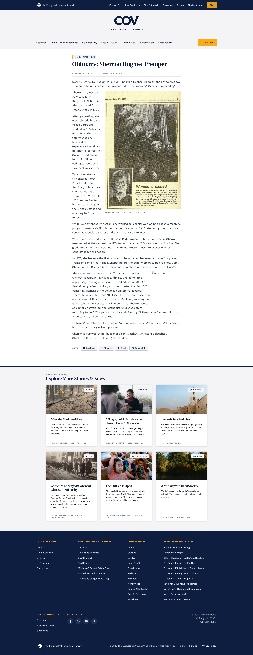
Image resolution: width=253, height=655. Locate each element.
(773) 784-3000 (207, 622)
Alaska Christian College (177, 547)
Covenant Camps (173, 552)
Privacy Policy (208, 646)
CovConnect (85, 557)
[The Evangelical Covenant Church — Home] (55, 5)
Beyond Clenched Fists (176, 419)
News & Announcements (64, 42)
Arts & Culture (109, 42)
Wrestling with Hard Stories (179, 486)
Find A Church (151, 5)
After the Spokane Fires (66, 419)
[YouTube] (86, 621)
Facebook (90, 348)
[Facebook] (70, 621)
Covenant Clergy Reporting (93, 578)
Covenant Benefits (88, 552)
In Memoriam (146, 42)
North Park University (175, 594)
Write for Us (165, 42)
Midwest (132, 578)
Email (123, 348)
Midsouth (133, 573)
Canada (132, 552)
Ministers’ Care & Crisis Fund (94, 568)
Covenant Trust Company (178, 578)
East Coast (134, 563)
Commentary (89, 42)
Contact (41, 620)
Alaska (131, 547)
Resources (168, 5)
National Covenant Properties (180, 583)
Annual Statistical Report (92, 573)
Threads (108, 348)
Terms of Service (188, 646)
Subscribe (42, 568)
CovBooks (83, 563)
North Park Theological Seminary (182, 589)
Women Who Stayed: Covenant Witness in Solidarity (70, 488)
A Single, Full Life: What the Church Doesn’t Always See (124, 421)
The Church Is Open (119, 486)
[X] (94, 621)
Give (212, 5)
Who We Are (115, 5)
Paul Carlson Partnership (177, 599)
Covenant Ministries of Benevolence (183, 568)
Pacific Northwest (138, 589)
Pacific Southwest (138, 594)
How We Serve (132, 5)
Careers (82, 547)
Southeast (133, 599)
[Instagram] (78, 621)
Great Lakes (134, 568)
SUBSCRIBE (207, 42)
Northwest (134, 583)
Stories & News (195, 5)
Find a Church (45, 552)
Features (41, 42)
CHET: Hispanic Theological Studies (183, 557)
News (92, 57)
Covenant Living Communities (180, 573)
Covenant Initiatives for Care (179, 563)
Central (132, 557)
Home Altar (128, 42)
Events (180, 5)
